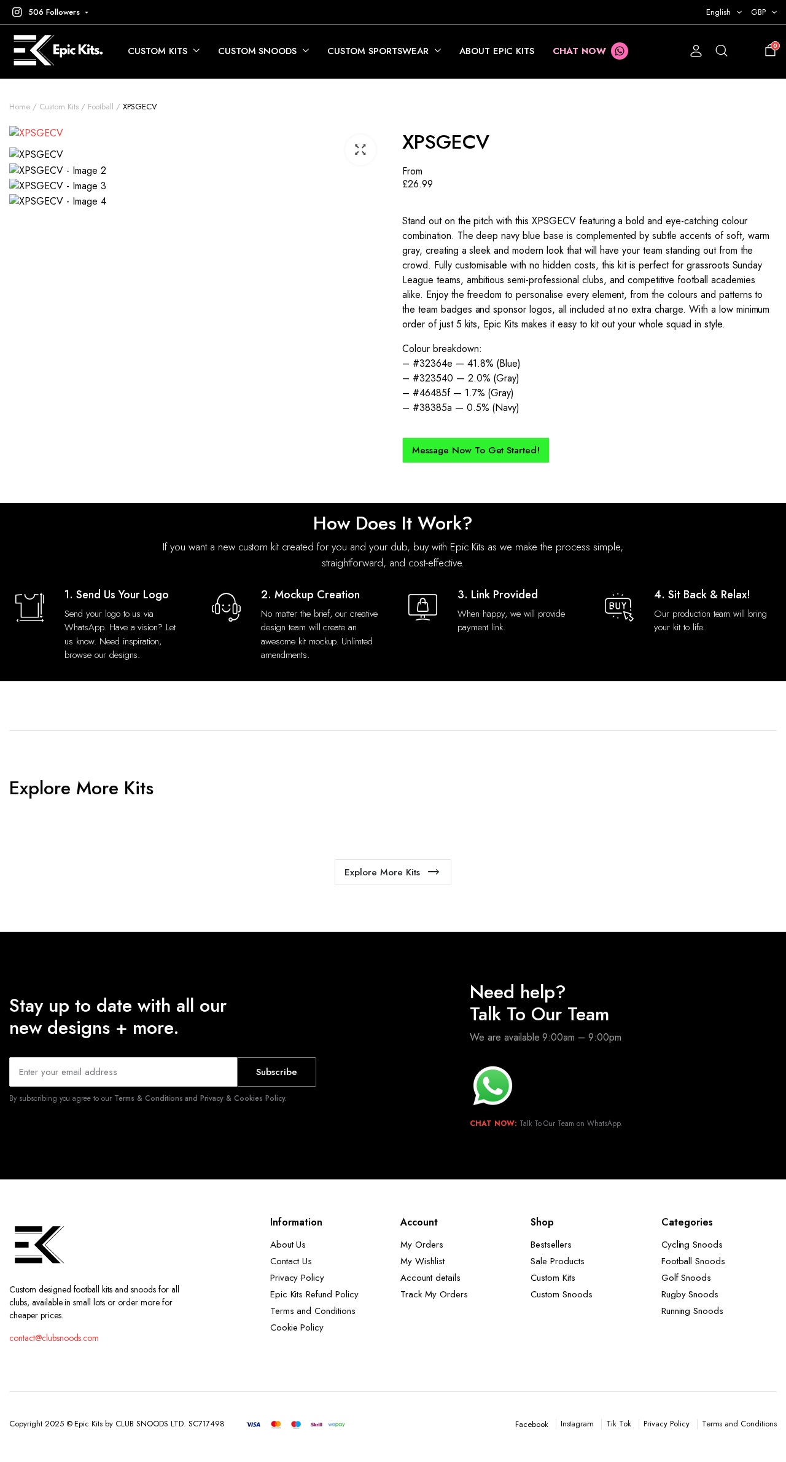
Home (19, 106)
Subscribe (276, 1072)
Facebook (531, 1424)
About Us (288, 1244)
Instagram (577, 1423)
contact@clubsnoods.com (54, 1338)
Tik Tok (618, 1423)
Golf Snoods (686, 1277)
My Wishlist (422, 1261)
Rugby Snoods (690, 1294)
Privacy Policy (297, 1277)
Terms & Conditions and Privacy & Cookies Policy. (200, 1098)
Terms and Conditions (313, 1311)
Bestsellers (551, 1244)
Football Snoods (693, 1261)
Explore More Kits (382, 872)
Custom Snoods (257, 51)
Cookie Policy (297, 1327)
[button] (48, 12)
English (718, 12)
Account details (430, 1277)
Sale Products (558, 1261)
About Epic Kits (497, 51)
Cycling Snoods (692, 1244)
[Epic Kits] (56, 51)
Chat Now (579, 51)
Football (101, 106)
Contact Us (291, 1261)
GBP (758, 12)
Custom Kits (157, 51)
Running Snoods (692, 1311)
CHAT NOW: (493, 1123)
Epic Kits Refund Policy (314, 1294)
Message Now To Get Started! (476, 450)
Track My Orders (434, 1294)
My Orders (421, 1244)
